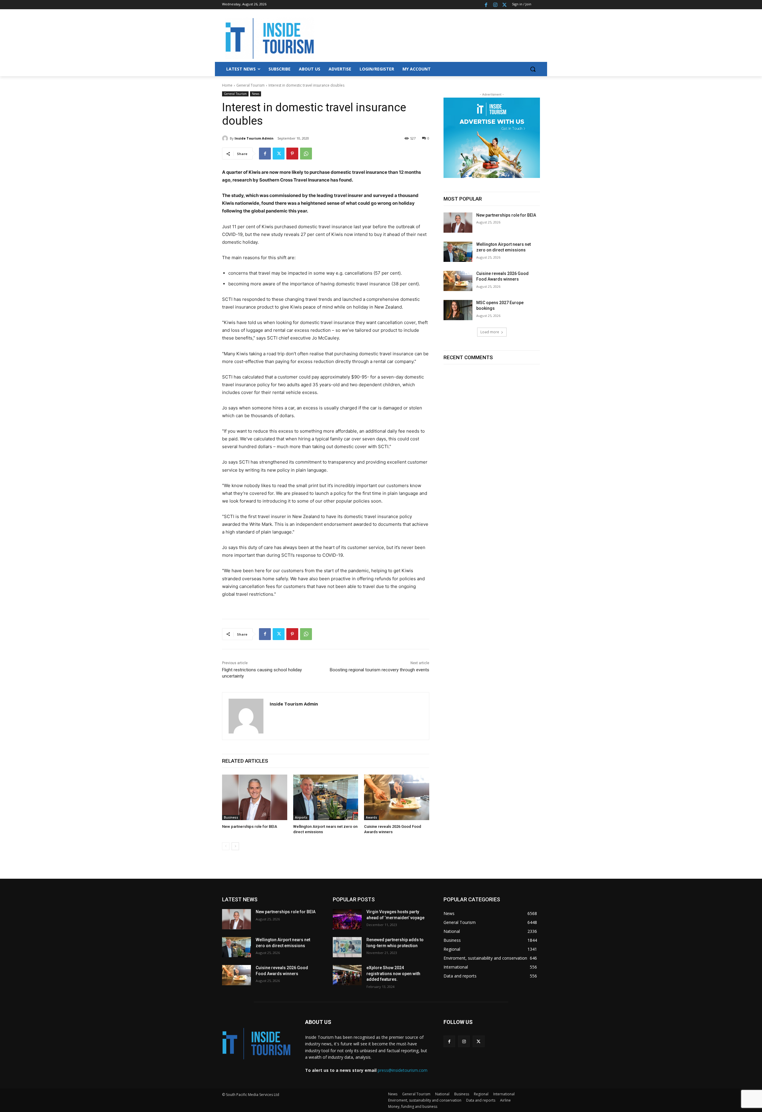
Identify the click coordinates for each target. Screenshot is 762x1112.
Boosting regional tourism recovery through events (379, 669)
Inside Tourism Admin (254, 138)
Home (227, 85)
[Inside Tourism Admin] (226, 138)
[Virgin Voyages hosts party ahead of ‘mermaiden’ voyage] (347, 919)
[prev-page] (225, 846)
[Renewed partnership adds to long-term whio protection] (347, 947)
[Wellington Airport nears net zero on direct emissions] (325, 797)
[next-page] (235, 846)
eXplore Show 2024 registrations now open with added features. (393, 973)
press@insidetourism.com (402, 1070)
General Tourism (250, 85)
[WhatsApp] (306, 153)
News (255, 94)
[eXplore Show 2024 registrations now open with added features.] (347, 975)
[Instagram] (495, 4)
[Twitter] (504, 4)
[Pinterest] (292, 153)
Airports (301, 817)
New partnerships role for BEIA (249, 826)
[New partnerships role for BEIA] (254, 797)
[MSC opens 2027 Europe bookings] (458, 310)
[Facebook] (486, 4)
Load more (489, 331)
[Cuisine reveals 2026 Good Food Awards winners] (396, 797)
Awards (371, 817)
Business (231, 817)
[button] (533, 69)
